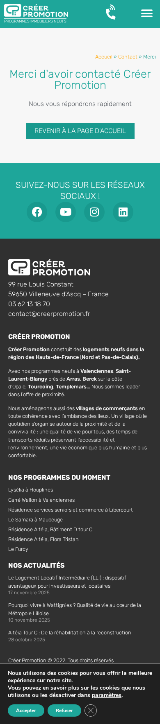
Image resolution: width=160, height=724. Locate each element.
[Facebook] (37, 212)
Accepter (26, 710)
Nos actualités (36, 565)
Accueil (103, 57)
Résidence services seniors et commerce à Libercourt (70, 510)
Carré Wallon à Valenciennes (41, 500)
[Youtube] (65, 212)
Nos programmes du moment (59, 477)
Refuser (64, 710)
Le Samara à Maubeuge (35, 519)
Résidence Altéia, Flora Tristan (43, 539)
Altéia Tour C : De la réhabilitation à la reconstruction (69, 632)
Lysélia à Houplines (30, 490)
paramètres (106, 695)
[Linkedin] (123, 212)
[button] (146, 13)
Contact (127, 57)
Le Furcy (18, 549)
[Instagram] (94, 212)
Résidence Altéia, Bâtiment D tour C (50, 529)
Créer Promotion (39, 337)
